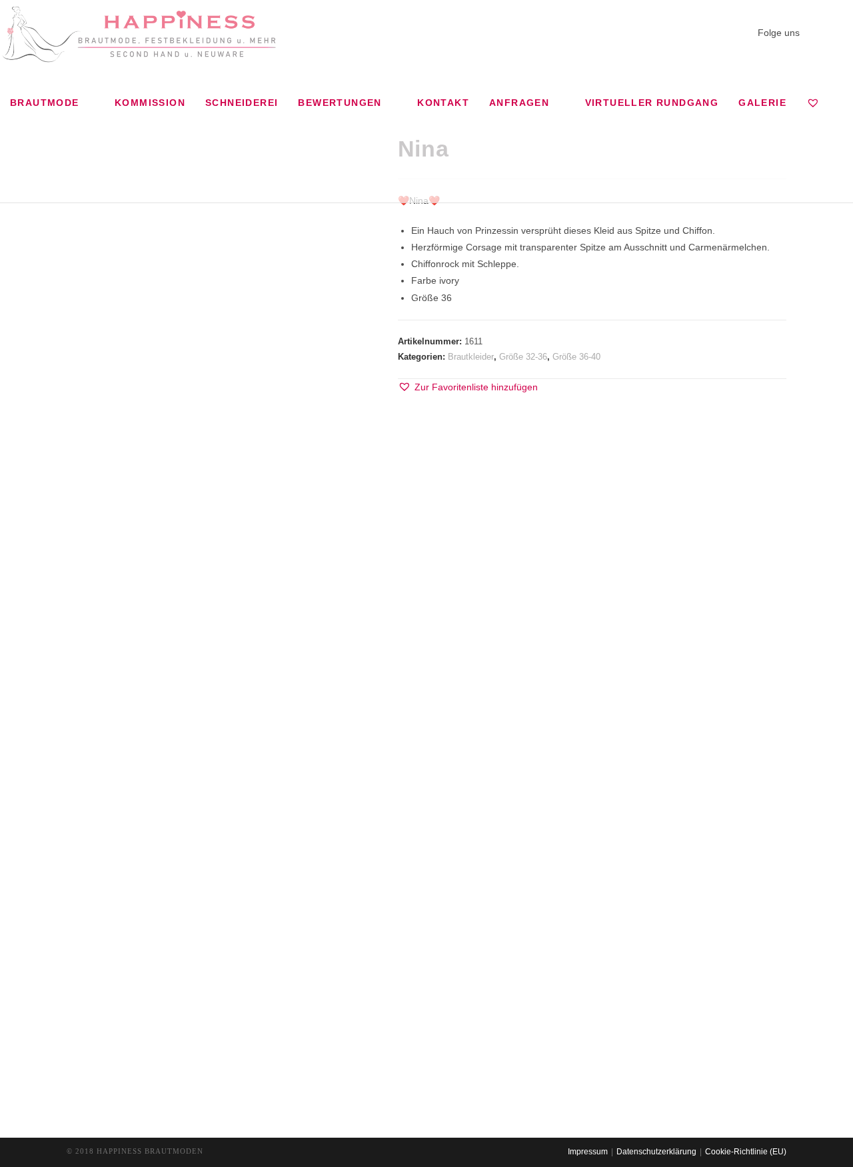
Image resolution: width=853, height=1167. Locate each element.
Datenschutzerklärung (656, 1151)
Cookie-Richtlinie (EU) (745, 1151)
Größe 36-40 (576, 357)
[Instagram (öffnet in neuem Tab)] (835, 32)
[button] (468, 387)
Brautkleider (471, 357)
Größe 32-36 (523, 357)
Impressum (588, 1151)
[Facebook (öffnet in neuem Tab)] (815, 32)
